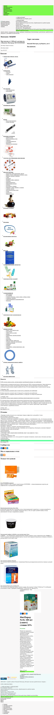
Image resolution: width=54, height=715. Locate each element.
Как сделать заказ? (7, 11)
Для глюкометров (10, 90)
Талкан (8, 348)
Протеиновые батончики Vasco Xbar (9, 508)
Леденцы (8, 181)
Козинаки (8, 178)
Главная (5, 5)
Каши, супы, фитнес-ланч (12, 330)
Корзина (3, 699)
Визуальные (9, 91)
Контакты (5, 14)
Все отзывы (3, 442)
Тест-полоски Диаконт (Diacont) (8, 560)
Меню (2, 700)
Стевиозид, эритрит (11, 298)
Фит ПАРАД (9, 294)
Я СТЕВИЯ (9, 295)
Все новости (4, 409)
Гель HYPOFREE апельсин (7, 483)
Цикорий (8, 344)
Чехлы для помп (10, 122)
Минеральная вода (10, 182)
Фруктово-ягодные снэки (12, 190)
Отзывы (5, 12)
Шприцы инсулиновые (11, 144)
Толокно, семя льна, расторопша (14, 341)
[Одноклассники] (5, 448)
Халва (7, 191)
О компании (6, 13)
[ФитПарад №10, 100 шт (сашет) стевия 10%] (30, 612)
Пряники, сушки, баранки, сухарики (15, 187)
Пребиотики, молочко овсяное (13, 335)
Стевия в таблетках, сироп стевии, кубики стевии (18, 296)
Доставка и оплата (7, 7)
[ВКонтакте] (1, 448)
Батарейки (8, 142)
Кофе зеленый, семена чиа (12, 340)
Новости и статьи (7, 9)
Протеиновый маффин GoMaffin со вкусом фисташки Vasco (15, 534)
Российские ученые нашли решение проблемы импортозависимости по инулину (20, 398)
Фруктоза (8, 300)
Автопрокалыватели (11, 141)
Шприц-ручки (9, 137)
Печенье (8, 185)
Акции (7, 73)
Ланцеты (8, 140)
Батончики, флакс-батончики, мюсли (15, 173)
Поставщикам (6, 8)
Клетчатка (8, 339)
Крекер (8, 334)
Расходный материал (11, 120)
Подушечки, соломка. (11, 186)
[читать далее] (4, 421)
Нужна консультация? (6, 698)
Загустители (9, 331)
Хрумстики (9, 192)
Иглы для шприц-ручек (11, 138)
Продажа (8, 72)
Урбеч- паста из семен (11, 332)
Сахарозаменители (24, 589)
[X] (3, 448)
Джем (7, 177)
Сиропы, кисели (10, 188)
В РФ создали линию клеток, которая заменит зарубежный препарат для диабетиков (21, 382)
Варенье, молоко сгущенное (13, 176)
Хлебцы (8, 345)
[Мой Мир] (7, 448)
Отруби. (8, 338)
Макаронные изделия (11, 183)
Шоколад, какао (10, 194)
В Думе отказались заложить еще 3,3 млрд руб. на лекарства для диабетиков (19, 390)
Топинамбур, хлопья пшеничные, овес (15, 346)
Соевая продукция (10, 343)
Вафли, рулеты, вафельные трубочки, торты (16, 174)
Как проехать (31, 46)
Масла (7, 336)
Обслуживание (9, 74)
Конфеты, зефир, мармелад (12, 180)
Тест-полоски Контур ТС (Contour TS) (10, 585)
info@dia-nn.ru (37, 674)
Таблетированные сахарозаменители (15, 299)
